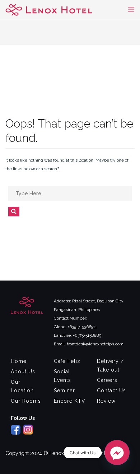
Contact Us (111, 390)
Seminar (64, 390)
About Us (23, 371)
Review (106, 401)
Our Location (22, 386)
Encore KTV (69, 401)
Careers (107, 380)
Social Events (62, 376)
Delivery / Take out (110, 365)
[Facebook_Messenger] (117, 452)
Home (19, 361)
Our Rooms (26, 401)
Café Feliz (67, 361)
